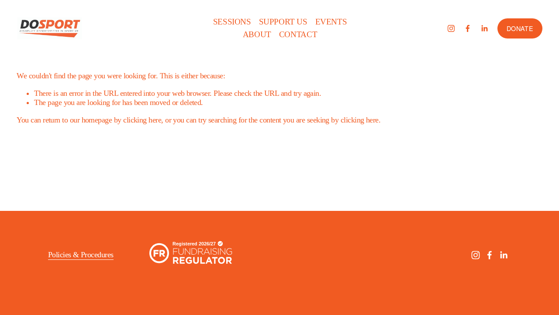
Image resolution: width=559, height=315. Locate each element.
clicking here (142, 120)
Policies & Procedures (81, 254)
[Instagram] (451, 28)
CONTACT (298, 34)
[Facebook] (467, 28)
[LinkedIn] (484, 28)
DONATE (520, 28)
